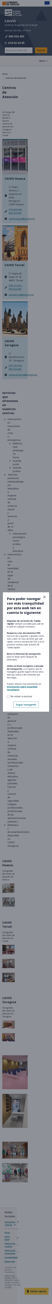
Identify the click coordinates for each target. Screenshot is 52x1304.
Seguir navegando (26, 704)
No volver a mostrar (21, 696)
